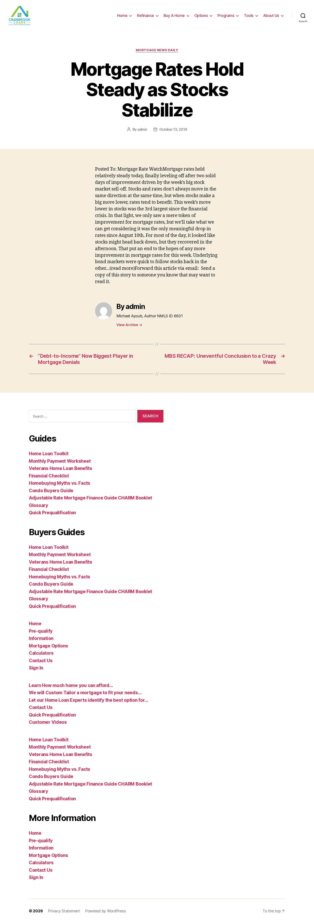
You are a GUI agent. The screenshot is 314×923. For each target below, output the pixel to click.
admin (142, 129)
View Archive (129, 325)
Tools (249, 15)
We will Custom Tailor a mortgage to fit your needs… (85, 692)
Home (122, 15)
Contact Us (40, 660)
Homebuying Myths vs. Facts (59, 483)
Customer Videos (48, 722)
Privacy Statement (64, 911)
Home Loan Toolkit (48, 453)
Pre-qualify (41, 631)
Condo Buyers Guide (51, 490)
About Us (271, 15)
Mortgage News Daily (157, 50)
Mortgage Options (48, 645)
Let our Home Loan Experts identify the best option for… (88, 700)
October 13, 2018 (173, 129)
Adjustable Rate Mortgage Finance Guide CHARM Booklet (90, 498)
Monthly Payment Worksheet (60, 461)
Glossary (38, 505)
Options (201, 15)
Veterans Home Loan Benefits (60, 468)
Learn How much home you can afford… (71, 685)
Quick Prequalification (52, 512)
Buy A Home (174, 15)
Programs (225, 15)
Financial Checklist (49, 475)
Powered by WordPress (105, 911)
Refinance (145, 15)
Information (41, 638)
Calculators (41, 653)
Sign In (36, 667)
